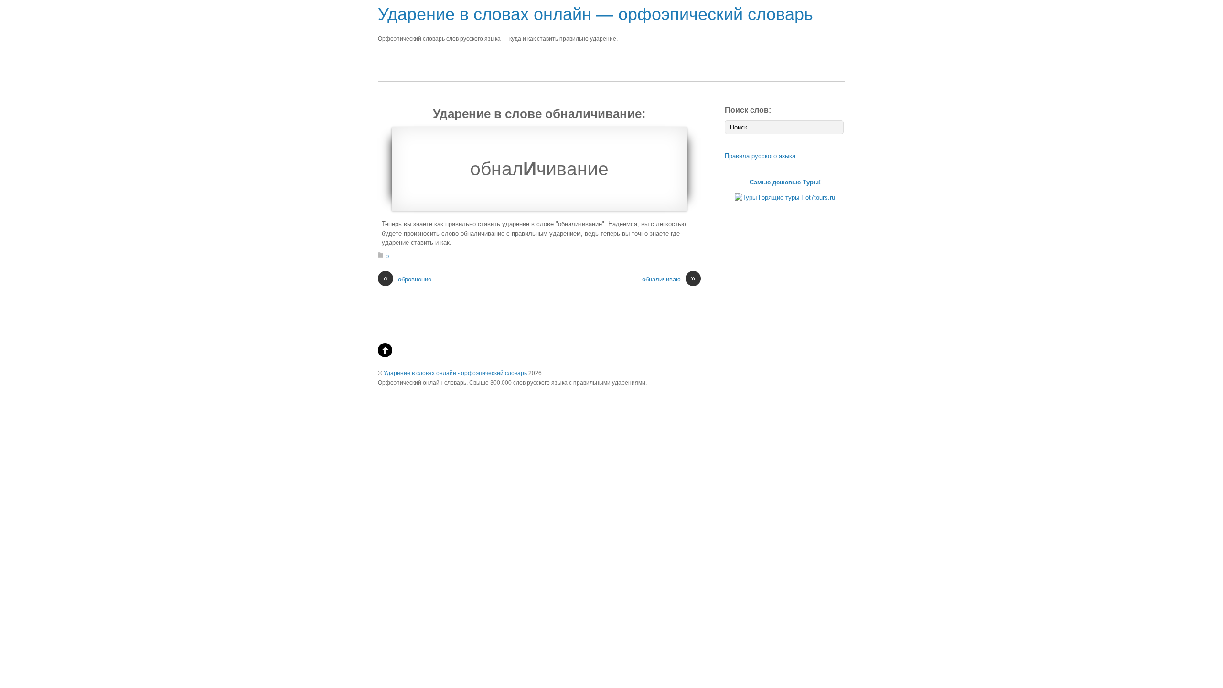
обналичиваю (669, 279)
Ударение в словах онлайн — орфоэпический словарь (595, 14)
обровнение (407, 279)
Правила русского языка (760, 156)
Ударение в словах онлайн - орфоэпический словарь (455, 373)
